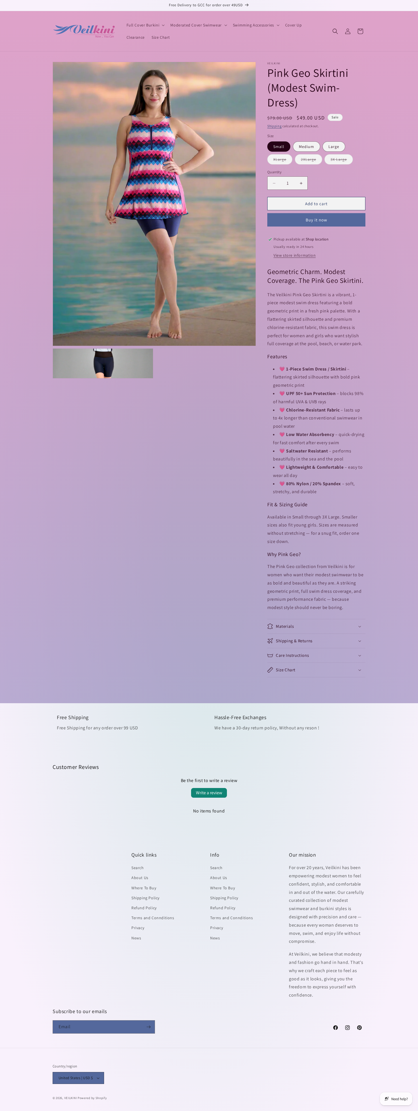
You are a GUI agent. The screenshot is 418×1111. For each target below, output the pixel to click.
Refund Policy (144, 907)
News (136, 938)
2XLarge (311, 160)
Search (137, 867)
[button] (145, 25)
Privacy (137, 927)
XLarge (282, 160)
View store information (295, 255)
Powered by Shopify (92, 1098)
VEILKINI (70, 1098)
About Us (139, 877)
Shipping (274, 126)
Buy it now (316, 220)
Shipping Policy (145, 897)
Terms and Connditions (152, 917)
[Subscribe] (148, 1027)
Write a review (209, 793)
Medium (306, 146)
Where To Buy (143, 887)
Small (278, 146)
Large (333, 146)
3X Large (341, 160)
